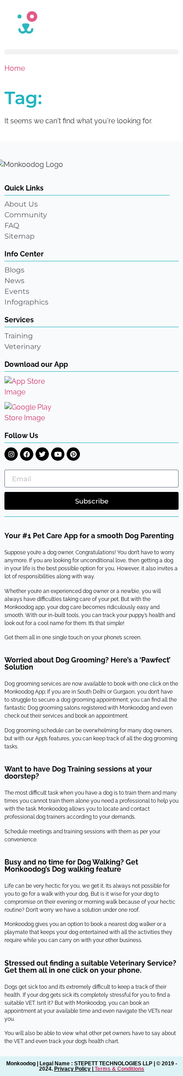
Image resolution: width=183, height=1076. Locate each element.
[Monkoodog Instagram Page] (11, 454)
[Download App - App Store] (31, 387)
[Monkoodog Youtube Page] (57, 454)
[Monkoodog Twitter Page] (42, 454)
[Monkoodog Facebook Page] (26, 454)
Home (14, 68)
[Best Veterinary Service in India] (91, 22)
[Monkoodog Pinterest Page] (73, 454)
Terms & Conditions (119, 1069)
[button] (91, 51)
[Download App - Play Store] (34, 412)
